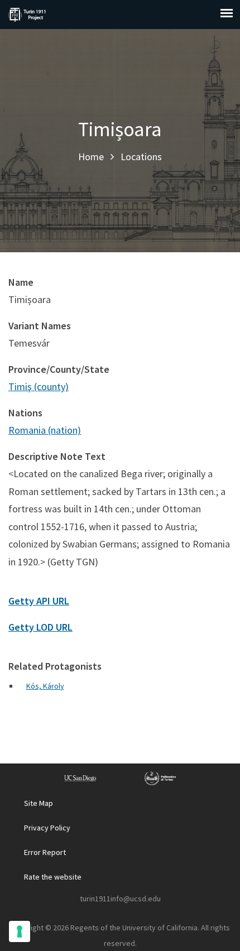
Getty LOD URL (40, 627)
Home (91, 156)
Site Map (38, 803)
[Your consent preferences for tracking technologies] (19, 931)
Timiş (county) (38, 386)
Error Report (45, 852)
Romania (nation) (44, 430)
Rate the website (52, 877)
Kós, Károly (45, 686)
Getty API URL (38, 600)
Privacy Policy (47, 828)
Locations (141, 156)
